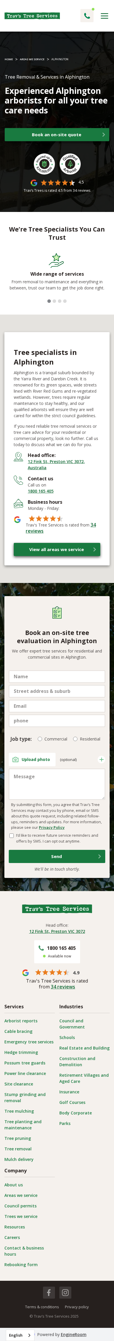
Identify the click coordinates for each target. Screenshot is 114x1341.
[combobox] (20, 1335)
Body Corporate (75, 1113)
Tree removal (18, 1149)
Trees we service (20, 1216)
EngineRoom (74, 1334)
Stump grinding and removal (25, 1097)
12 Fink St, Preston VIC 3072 (57, 931)
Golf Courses (72, 1102)
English (16, 1335)
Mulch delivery (19, 1159)
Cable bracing (18, 1031)
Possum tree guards (24, 1063)
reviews (81, 190)
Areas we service (20, 1195)
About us (13, 1185)
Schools (67, 1037)
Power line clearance (25, 1073)
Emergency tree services (28, 1042)
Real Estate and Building (84, 1048)
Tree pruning (17, 1138)
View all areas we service (56, 549)
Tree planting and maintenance (23, 1125)
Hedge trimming (21, 1052)
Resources (14, 1227)
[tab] (49, 301)
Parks (64, 1123)
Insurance (69, 1092)
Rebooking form (21, 1264)
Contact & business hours (24, 1251)
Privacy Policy (52, 827)
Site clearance (18, 1084)
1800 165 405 (40, 491)
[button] (104, 16)
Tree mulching (19, 1111)
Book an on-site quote (56, 134)
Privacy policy (77, 1306)
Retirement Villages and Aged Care (84, 1078)
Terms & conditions (42, 1306)
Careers (12, 1237)
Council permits (20, 1206)
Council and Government (72, 1024)
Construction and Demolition (77, 1061)
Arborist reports (20, 1021)
